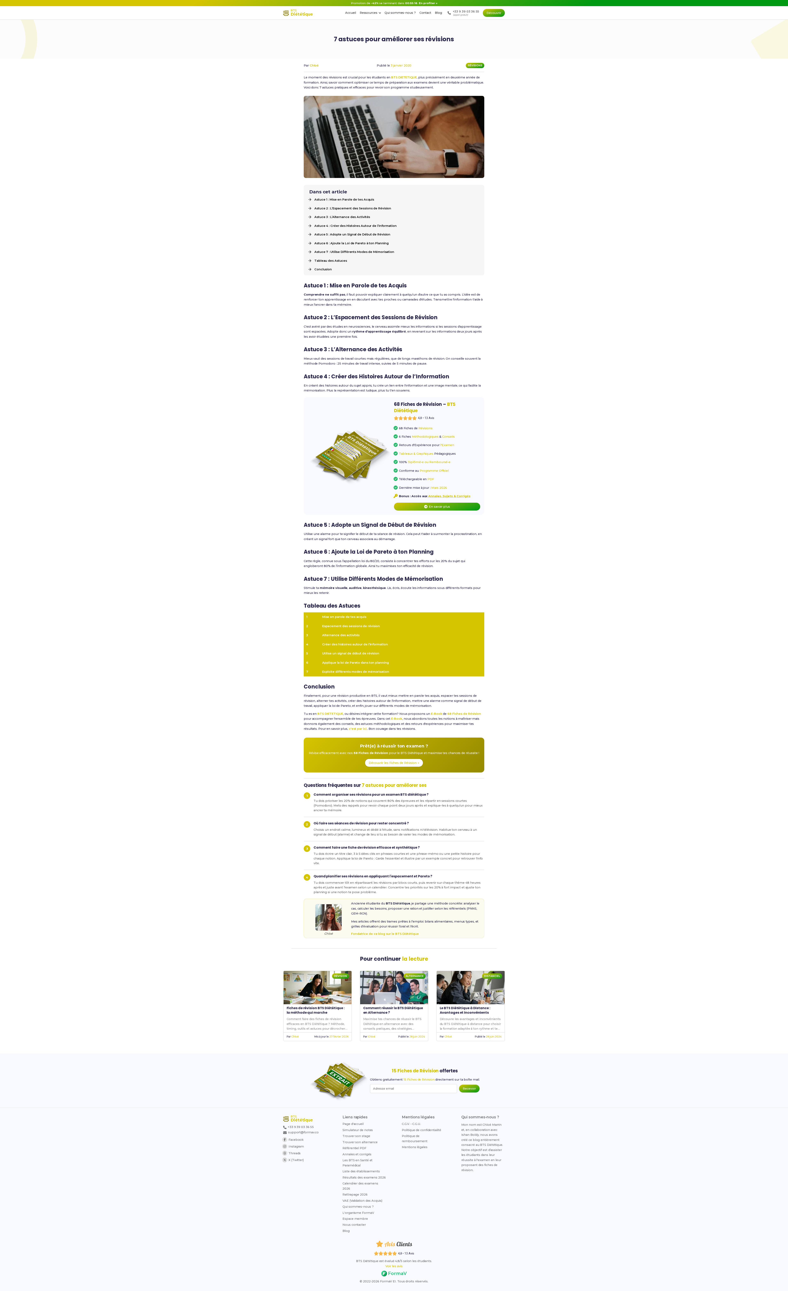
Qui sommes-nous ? (357, 1206)
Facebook (296, 1140)
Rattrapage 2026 (355, 1194)
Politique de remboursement (414, 1138)
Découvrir (494, 13)
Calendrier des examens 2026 (360, 1186)
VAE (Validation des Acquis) (362, 1201)
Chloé (314, 65)
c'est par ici (358, 729)
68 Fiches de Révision (464, 714)
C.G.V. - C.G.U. (411, 1124)
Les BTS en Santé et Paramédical (357, 1162)
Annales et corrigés (356, 1154)
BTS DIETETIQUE (404, 77)
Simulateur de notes (357, 1130)
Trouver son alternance (360, 1142)
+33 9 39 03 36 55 (300, 1127)
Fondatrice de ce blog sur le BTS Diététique (385, 934)
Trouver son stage (356, 1136)
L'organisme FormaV (358, 1213)
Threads (295, 1153)
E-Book (436, 714)
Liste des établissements (361, 1171)
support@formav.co (303, 1132)
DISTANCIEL (492, 976)
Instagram (296, 1146)
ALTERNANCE (414, 976)
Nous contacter (354, 1225)
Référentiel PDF (354, 1148)
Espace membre (355, 1219)
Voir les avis (394, 1266)
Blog (346, 1231)
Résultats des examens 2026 (364, 1177)
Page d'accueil (353, 1124)
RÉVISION (340, 976)
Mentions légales (414, 1147)
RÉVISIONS (475, 65)
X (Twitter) (296, 1160)
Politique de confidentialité (421, 1130)
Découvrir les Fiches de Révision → (394, 763)
